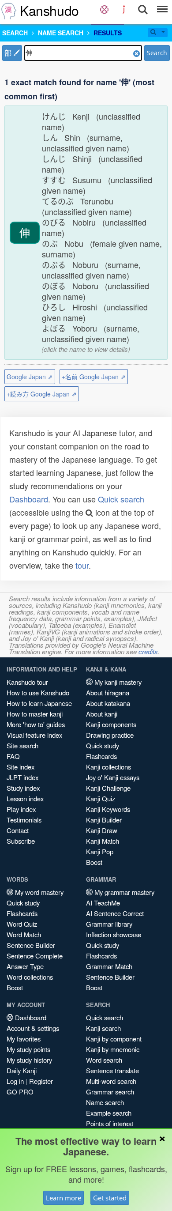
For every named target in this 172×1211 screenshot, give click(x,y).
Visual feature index (34, 734)
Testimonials (24, 819)
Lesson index (25, 798)
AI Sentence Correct (115, 913)
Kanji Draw (101, 830)
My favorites (24, 1038)
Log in (15, 1081)
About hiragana (107, 692)
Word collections (30, 976)
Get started (110, 1197)
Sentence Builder (31, 945)
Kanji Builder (104, 819)
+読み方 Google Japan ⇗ (42, 393)
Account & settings (33, 1028)
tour (82, 565)
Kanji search (103, 1028)
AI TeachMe (103, 902)
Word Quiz (22, 923)
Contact (18, 830)
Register (41, 1081)
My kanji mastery (117, 682)
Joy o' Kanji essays (112, 777)
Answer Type (25, 966)
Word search (104, 1059)
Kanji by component (114, 1038)
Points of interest (109, 1123)
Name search (105, 1102)
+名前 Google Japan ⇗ (94, 376)
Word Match (24, 934)
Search (157, 53)
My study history (29, 1059)
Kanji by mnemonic (112, 1049)
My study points (28, 1049)
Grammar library (109, 923)
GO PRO (20, 1091)
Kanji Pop (99, 851)
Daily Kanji (22, 1070)
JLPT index (22, 777)
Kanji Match (102, 840)
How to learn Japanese (39, 703)
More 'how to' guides (36, 724)
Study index (23, 787)
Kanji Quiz (100, 798)
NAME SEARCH (60, 32)
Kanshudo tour (27, 682)
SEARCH (15, 32)
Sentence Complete (35, 955)
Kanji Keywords (108, 809)
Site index (20, 766)
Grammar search (110, 1091)
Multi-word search (111, 1081)
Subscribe (21, 840)
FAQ (13, 756)
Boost (94, 862)
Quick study (102, 745)
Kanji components (111, 724)
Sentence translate (112, 1070)
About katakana (108, 703)
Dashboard (28, 499)
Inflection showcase (113, 934)
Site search (22, 745)
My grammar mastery (123, 892)
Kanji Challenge (108, 787)
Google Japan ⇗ (30, 376)
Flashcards (101, 756)
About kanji (101, 713)
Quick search (121, 499)
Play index (21, 809)
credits (148, 651)
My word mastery (38, 892)
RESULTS (107, 32)
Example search (108, 1112)
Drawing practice (110, 734)
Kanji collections (108, 766)
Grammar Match (109, 966)
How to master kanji (35, 713)
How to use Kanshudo (38, 692)
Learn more (63, 1197)
